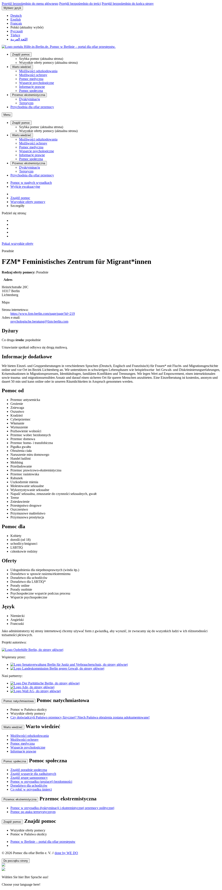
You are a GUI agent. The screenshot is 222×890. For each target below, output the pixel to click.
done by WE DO (66, 853)
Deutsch (16, 15)
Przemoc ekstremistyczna (28, 95)
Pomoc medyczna (31, 79)
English (15, 19)
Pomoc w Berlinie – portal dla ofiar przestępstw (42, 841)
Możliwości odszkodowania (38, 71)
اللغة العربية (19, 39)
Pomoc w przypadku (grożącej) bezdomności (41, 781)
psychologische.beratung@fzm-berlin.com (39, 321)
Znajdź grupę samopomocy (29, 777)
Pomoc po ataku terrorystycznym (33, 812)
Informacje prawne (32, 87)
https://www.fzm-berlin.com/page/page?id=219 (42, 313)
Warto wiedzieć (21, 67)
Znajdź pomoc (21, 54)
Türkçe (15, 35)
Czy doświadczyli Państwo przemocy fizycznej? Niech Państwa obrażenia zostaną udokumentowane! (80, 717)
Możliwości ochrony (33, 75)
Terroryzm (26, 103)
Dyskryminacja (29, 99)
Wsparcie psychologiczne (36, 83)
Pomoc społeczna (31, 90)
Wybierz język (12, 8)
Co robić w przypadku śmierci (31, 789)
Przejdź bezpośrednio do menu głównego (30, 3)
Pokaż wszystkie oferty (17, 243)
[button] (111, 877)
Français (16, 23)
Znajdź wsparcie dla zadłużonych (33, 774)
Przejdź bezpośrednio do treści (80, 3)
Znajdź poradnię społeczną (28, 770)
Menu (6, 114)
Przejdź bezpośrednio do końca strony (128, 3)
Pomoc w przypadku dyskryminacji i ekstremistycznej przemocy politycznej (62, 808)
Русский (16, 31)
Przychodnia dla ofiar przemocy (32, 107)
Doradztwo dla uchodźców (28, 785)
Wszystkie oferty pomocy (27, 202)
